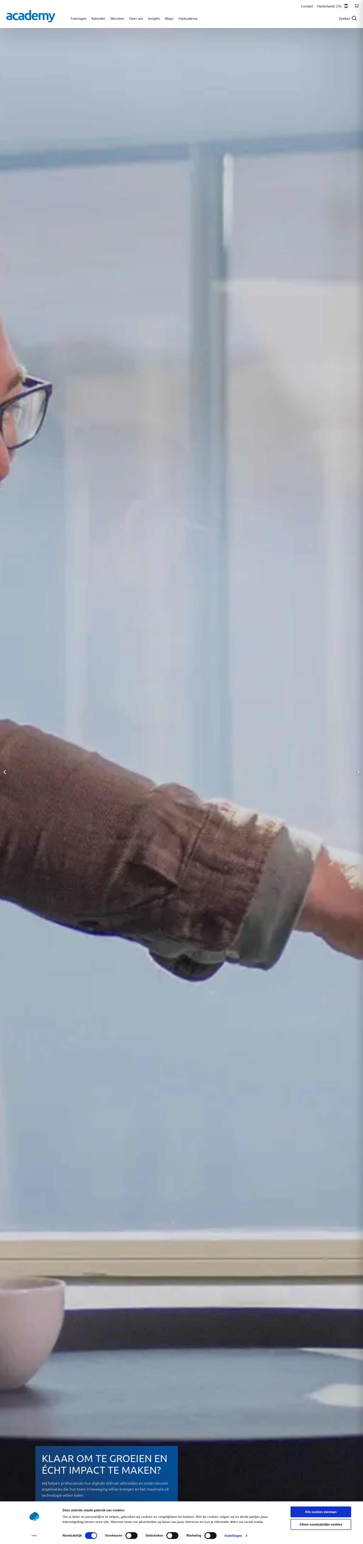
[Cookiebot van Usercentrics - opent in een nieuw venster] (34, 1536)
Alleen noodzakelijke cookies (320, 1524)
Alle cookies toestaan (321, 1512)
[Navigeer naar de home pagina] (30, 16)
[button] (5, 772)
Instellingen (233, 1535)
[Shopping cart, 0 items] (355, 8)
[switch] (131, 1535)
